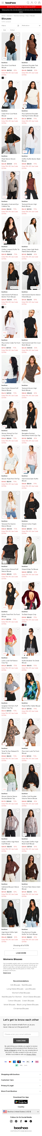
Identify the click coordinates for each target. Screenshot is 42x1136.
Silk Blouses (14, 963)
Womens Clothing (19, 15)
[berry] (22, 610)
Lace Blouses (29, 967)
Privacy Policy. (30, 1040)
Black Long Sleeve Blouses (20, 986)
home (3, 15)
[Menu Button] (3, 3)
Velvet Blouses (27, 982)
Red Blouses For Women (20, 975)
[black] (3, 77)
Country (20, 1092)
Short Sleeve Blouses (13, 979)
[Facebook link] (20, 1106)
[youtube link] (25, 1106)
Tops (27, 15)
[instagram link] (10, 1106)
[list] (20, 7)
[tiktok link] (30, 1106)
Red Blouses (26, 963)
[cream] (5, 77)
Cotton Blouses (29, 979)
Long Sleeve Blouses (14, 967)
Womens (9, 15)
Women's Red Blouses (20, 971)
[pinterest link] (15, 1106)
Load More (20, 931)
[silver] (25, 610)
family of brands (9, 1036)
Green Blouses (14, 982)
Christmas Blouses (20, 990)
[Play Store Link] (20, 1087)
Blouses (32, 15)
